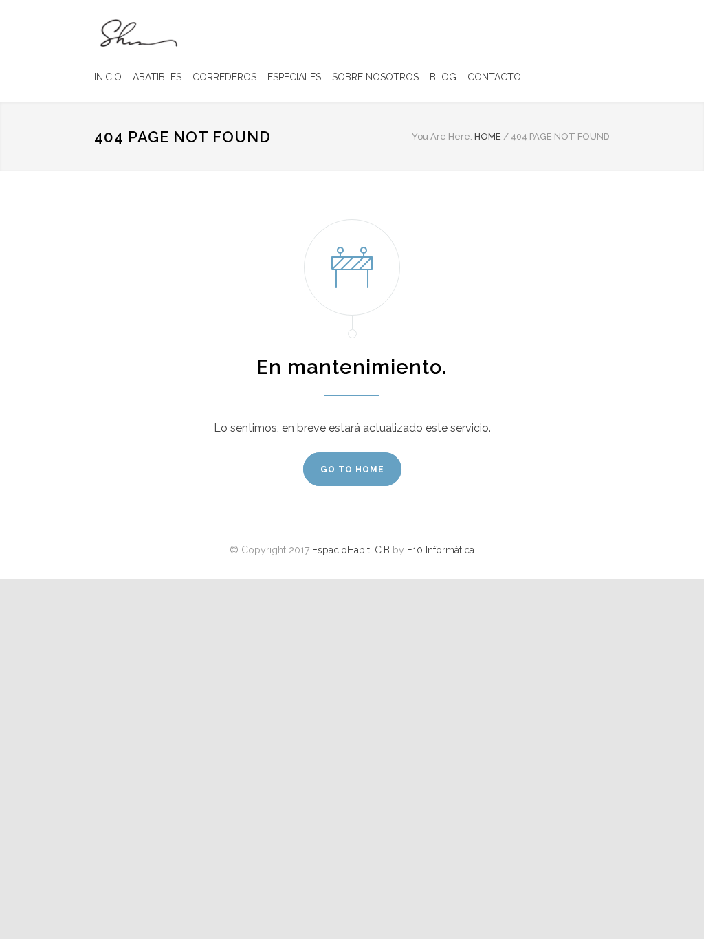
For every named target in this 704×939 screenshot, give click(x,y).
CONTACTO (494, 76)
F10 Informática (440, 549)
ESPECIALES (294, 76)
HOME (487, 136)
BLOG (443, 76)
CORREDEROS (224, 76)
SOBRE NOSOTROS (375, 76)
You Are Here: (442, 136)
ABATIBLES (157, 76)
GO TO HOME (352, 469)
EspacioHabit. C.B (351, 549)
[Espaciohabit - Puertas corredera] (137, 32)
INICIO (108, 76)
